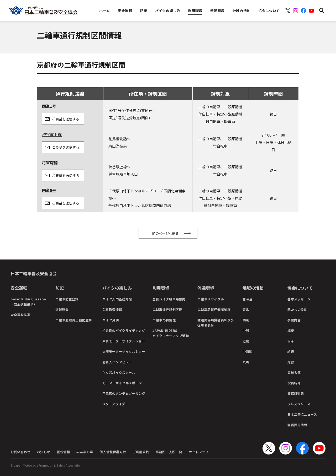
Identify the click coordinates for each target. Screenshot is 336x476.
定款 (290, 362)
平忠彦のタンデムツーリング (123, 393)
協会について (300, 288)
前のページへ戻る (165, 233)
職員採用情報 (297, 425)
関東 (246, 320)
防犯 (59, 288)
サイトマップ (199, 452)
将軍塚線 (50, 162)
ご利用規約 (141, 452)
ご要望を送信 (65, 118)
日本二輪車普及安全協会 (33, 273)
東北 (246, 309)
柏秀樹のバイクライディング (123, 330)
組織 (290, 351)
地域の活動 (253, 288)
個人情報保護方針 (112, 452)
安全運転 (18, 288)
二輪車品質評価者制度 (213, 309)
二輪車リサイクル (210, 299)
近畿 (246, 341)
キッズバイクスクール (118, 372)
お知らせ (43, 452)
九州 (246, 362)
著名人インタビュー (117, 362)
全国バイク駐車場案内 (169, 299)
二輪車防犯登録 (66, 299)
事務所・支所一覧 (169, 452)
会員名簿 (294, 372)
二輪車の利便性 (164, 320)
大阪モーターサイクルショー (123, 351)
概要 (290, 330)
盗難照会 (62, 309)
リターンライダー (115, 404)
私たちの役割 (297, 309)
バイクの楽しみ (117, 288)
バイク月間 (110, 320)
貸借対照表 (295, 393)
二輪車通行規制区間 (167, 309)
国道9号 (49, 190)
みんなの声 (84, 452)
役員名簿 (294, 383)
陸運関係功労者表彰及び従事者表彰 (215, 322)
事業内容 (294, 320)
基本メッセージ (299, 299)
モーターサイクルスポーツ (122, 383)
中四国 (248, 351)
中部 (246, 330)
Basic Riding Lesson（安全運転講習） (28, 301)
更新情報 (63, 452)
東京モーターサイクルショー (123, 341)
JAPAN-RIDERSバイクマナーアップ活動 (171, 333)
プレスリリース (298, 404)
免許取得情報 (112, 309)
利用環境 (161, 288)
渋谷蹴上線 (52, 134)
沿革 (290, 341)
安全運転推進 (20, 314)
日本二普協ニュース (302, 414)
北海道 (248, 299)
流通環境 (205, 288)
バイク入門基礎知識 (117, 299)
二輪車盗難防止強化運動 (73, 320)
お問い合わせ (20, 452)
